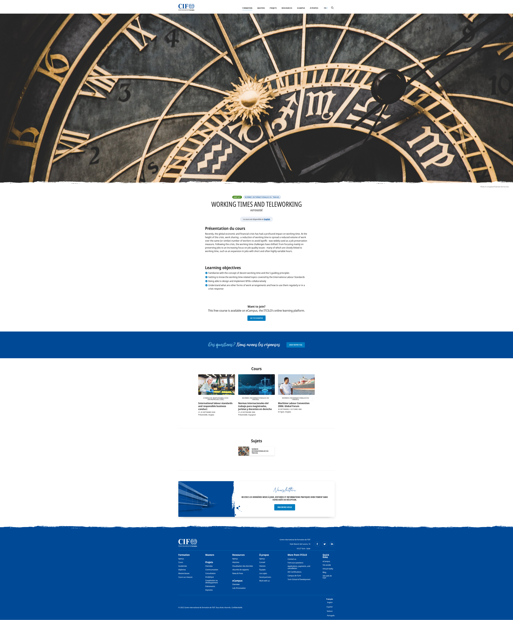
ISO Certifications (294, 572)
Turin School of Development (299, 579)
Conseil (262, 562)
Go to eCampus (256, 318)
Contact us (292, 559)
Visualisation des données (242, 566)
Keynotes (209, 590)
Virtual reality (328, 568)
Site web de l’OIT (327, 576)
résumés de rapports (240, 569)
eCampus (301, 8)
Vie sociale (327, 565)
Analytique (209, 577)
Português (331, 615)
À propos (314, 8)
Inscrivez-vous (284, 507)
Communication (211, 569)
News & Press (237, 573)
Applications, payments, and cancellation (299, 567)
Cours (180, 562)
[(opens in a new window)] (317, 544)
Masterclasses (183, 573)
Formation (247, 8)
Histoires (235, 562)
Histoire (262, 566)
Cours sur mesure (185, 577)
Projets (273, 8)
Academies (182, 566)
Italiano (330, 611)
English (267, 219)
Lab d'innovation (239, 588)
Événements (210, 586)
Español (330, 607)
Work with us (264, 580)
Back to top (506, 616)
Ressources (287, 8)
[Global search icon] (332, 8)
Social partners (265, 577)
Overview (209, 566)
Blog (324, 572)
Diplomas (182, 569)
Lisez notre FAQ (295, 345)
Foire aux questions (295, 562)
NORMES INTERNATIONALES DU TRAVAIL (262, 197)
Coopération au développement (211, 581)
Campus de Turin (294, 575)
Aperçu (181, 558)
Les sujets (263, 573)
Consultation (210, 573)
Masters (261, 8)
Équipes (262, 569)
